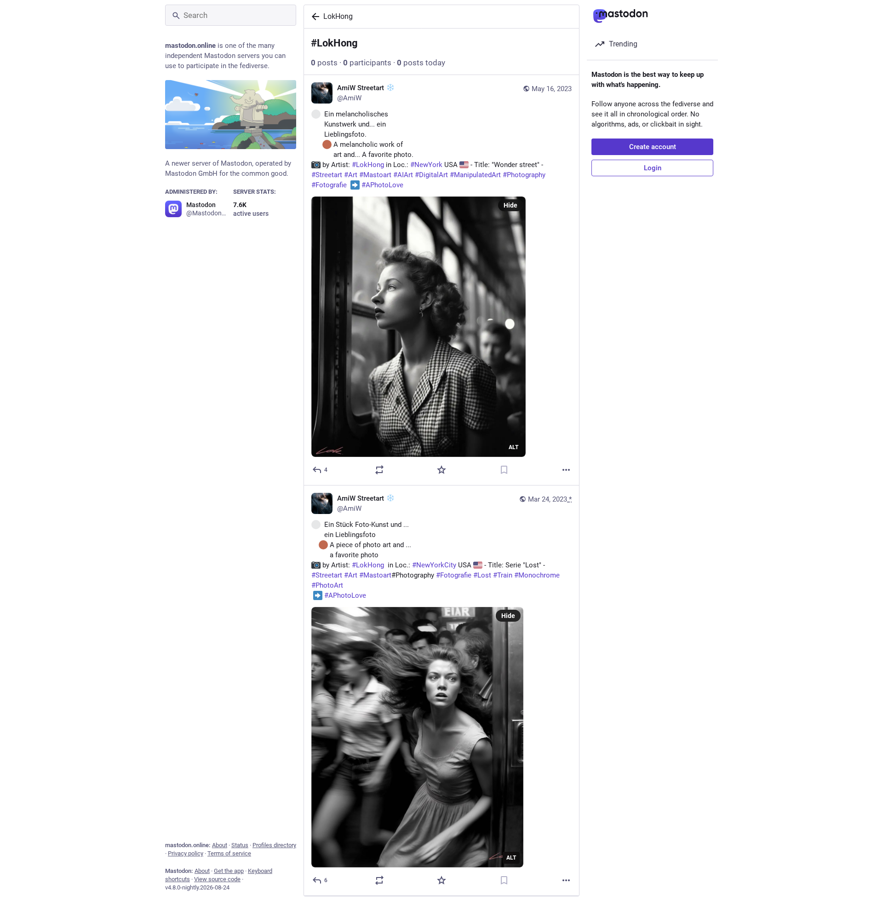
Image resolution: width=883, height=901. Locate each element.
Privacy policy (185, 853)
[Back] (313, 16)
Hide (510, 205)
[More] (566, 469)
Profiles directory (274, 845)
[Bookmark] (504, 469)
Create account (652, 147)
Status (239, 845)
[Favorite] (441, 469)
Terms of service (229, 853)
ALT (513, 447)
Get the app (229, 870)
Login (652, 168)
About (219, 845)
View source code (217, 879)
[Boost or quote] (379, 469)
